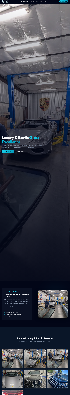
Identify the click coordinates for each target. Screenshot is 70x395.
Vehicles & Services (24, 1)
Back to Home (6, 132)
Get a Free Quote (9, 151)
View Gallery (21, 151)
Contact (44, 1)
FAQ (37, 1)
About (40, 1)
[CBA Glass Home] (5, 1)
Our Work (33, 1)
